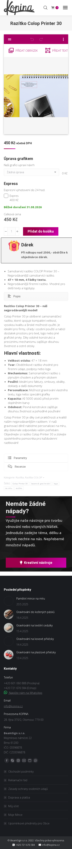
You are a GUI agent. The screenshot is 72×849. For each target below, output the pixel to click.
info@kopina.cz (13, 706)
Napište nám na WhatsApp (25, 693)
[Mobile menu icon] (65, 7)
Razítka (20, 477)
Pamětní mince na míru (30, 598)
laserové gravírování (40, 483)
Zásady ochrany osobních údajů (28, 789)
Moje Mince (15, 815)
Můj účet (13, 806)
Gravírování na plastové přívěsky (36, 652)
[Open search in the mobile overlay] (45, 7)
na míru (8, 488)
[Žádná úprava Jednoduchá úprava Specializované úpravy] (32, 173)
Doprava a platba (19, 797)
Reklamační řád (17, 780)
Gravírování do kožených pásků (35, 612)
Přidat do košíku (41, 231)
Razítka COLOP (33, 477)
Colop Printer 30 (20, 483)
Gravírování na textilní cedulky (34, 625)
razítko (19, 488)
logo (56, 483)
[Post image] (8, 601)
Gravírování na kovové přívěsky (35, 639)
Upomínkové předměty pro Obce (29, 823)
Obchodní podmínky (21, 771)
